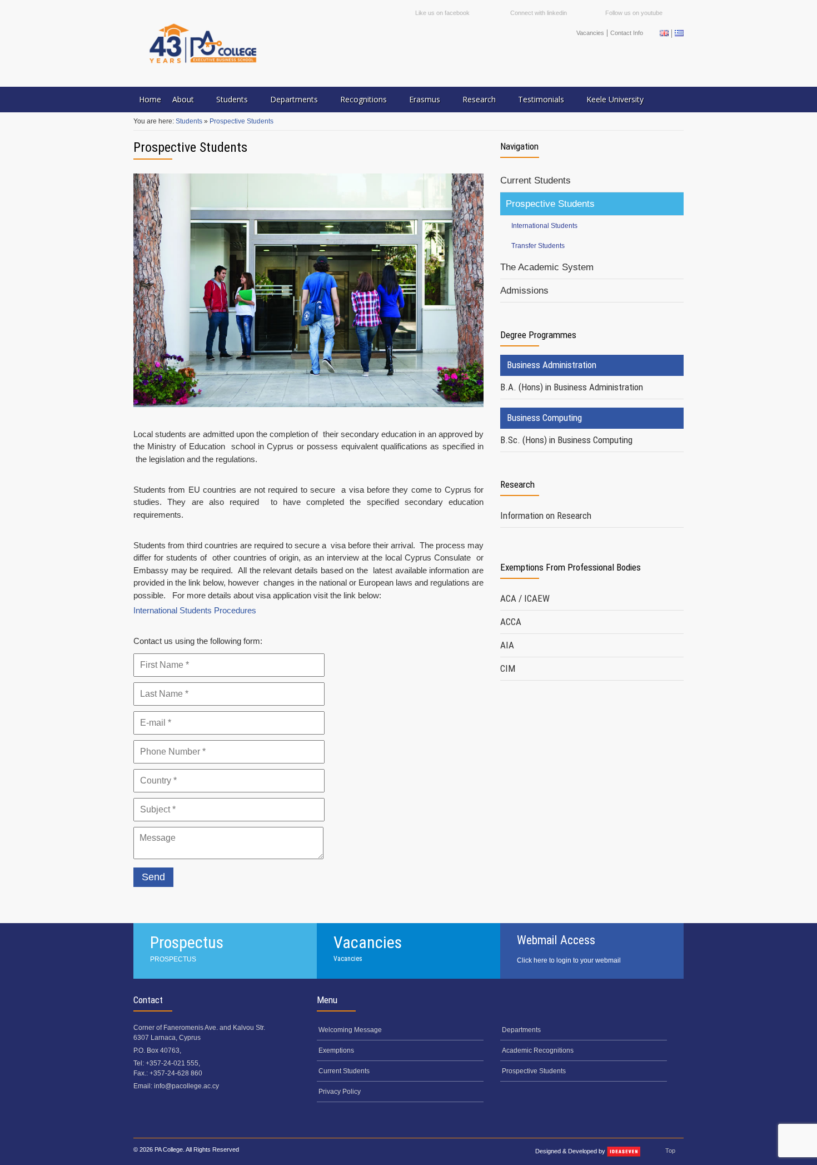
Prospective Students (241, 121)
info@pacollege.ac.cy (186, 1086)
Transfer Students (538, 246)
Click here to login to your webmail (569, 960)
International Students (544, 226)
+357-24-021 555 (172, 1063)
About (183, 99)
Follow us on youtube (633, 12)
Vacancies (590, 32)
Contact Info (626, 32)
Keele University (615, 99)
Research (479, 99)
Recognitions (363, 99)
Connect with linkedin (538, 12)
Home (150, 99)
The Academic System (547, 267)
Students (232, 99)
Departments (294, 99)
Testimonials (541, 99)
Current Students (535, 180)
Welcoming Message (350, 1030)
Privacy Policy (339, 1091)
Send (153, 877)
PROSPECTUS (173, 959)
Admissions (524, 290)
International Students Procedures (194, 610)
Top (670, 1150)
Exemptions (336, 1050)
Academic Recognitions (538, 1050)
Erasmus (424, 99)
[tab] (592, 387)
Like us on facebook (442, 12)
